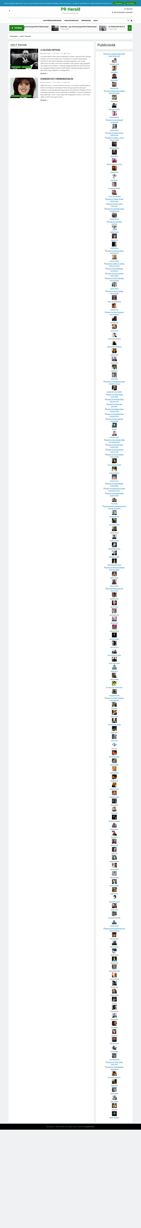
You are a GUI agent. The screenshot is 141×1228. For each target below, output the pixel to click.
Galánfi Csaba (46, 53)
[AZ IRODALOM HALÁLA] (61, 29)
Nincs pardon (16, 67)
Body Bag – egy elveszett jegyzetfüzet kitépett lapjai (37, 27)
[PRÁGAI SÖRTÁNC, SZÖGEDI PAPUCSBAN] (90, 29)
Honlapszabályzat (71, 20)
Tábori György (46, 82)
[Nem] (139, 3)
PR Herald (70, 9)
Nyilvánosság (26, 67)
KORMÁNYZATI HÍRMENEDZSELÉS (56, 79)
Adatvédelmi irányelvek (52, 20)
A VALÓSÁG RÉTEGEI (50, 50)
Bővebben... (131, 3)
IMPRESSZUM (86, 20)
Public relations (26, 96)
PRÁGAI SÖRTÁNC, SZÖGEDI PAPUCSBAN (110, 27)
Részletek (43, 73)
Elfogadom (119, 3)
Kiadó (96, 20)
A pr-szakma (15, 96)
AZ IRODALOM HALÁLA (75, 27)
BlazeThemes (90, 1126)
